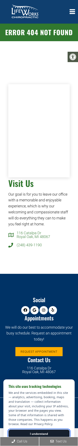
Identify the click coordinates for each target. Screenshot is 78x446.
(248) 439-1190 (29, 245)
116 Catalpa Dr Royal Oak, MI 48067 (33, 235)
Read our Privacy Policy (36, 424)
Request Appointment (39, 351)
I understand (39, 433)
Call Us (21, 441)
